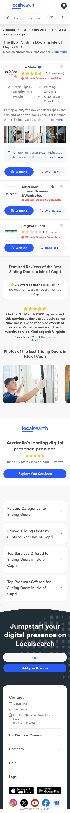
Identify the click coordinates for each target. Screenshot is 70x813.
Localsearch (9, 29)
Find (24, 29)
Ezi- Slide (35, 339)
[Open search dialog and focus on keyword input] (7, 18)
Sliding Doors (39, 29)
